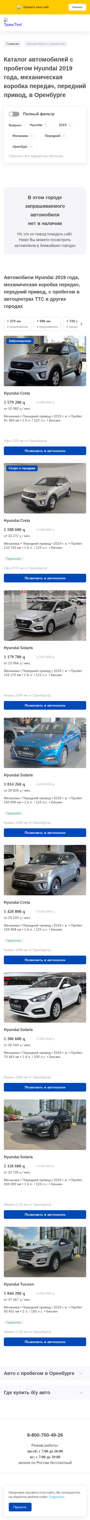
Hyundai (36, 125)
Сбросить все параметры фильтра (36, 156)
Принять (20, 1507)
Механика (20, 136)
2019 (62, 125)
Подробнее (57, 1497)
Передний (52, 136)
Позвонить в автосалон (45, 451)
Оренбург (20, 146)
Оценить (77, 7)
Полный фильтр (38, 114)
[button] (81, 324)
